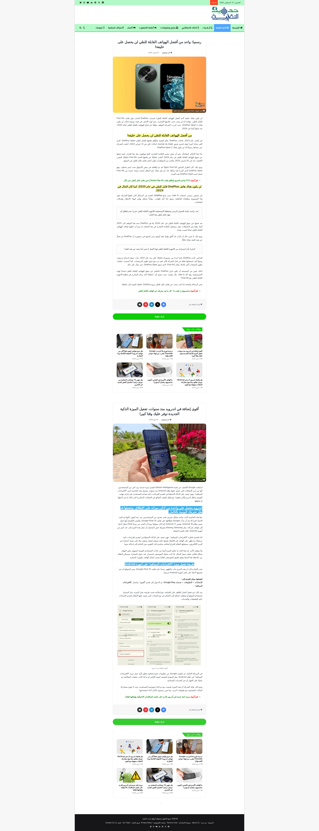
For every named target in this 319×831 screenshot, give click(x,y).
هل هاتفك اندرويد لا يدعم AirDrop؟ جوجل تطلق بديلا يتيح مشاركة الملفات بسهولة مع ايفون (189, 382)
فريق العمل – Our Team (131, 823)
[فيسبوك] (163, 304)
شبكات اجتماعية (115, 28)
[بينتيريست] (145, 304)
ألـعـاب (130, 28)
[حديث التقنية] (225, 14)
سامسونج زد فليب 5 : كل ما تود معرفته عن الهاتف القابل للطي (164, 291)
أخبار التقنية (221, 28)
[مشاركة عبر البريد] (139, 304)
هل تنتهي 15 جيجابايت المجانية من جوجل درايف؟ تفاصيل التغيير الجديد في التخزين (130, 382)
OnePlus (158, 195)
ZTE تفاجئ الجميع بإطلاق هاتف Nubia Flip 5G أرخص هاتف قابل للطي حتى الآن (157, 180)
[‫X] (157, 304)
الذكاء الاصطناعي (190, 28)
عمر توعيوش (166, 52)
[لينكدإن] (151, 304)
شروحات (99, 28)
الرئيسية (236, 28)
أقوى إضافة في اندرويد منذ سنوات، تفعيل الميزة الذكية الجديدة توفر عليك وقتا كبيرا (189, 353)
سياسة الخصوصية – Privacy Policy (153, 823)
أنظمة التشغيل (147, 28)
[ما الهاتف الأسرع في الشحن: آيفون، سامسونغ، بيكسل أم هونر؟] (159, 370)
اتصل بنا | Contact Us (113, 823)
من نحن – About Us (199, 823)
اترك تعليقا (159, 316)
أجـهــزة (207, 28)
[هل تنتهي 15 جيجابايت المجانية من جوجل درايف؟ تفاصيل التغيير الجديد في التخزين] (130, 370)
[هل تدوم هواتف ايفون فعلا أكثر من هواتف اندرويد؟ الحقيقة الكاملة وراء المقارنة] (130, 341)
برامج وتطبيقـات (168, 28)
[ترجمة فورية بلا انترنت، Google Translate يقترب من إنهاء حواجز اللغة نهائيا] (159, 341)
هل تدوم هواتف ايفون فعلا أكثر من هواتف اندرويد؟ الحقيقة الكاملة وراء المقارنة (130, 353)
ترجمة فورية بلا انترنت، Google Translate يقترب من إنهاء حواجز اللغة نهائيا (161, 353)
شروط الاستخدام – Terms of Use (179, 823)
